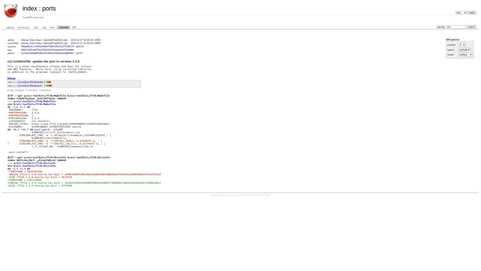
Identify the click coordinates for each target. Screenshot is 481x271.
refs (36, 27)
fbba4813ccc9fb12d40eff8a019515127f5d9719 (47, 46)
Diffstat (11, 78)
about (10, 27)
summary (23, 27)
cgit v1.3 (227, 195)
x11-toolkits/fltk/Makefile (30, 82)
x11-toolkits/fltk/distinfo (29, 85)
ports (49, 8)
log (44, 27)
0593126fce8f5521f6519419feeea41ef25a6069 (47, 50)
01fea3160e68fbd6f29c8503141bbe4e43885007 (47, 53)
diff (74, 27)
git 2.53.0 (237, 195)
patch (79, 46)
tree (52, 27)
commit (63, 27)
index (30, 8)
